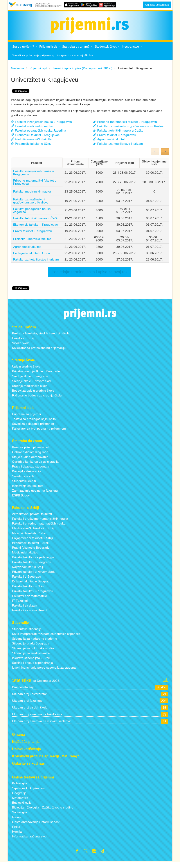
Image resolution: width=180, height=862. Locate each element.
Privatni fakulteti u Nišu (28, 586)
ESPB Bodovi (21, 495)
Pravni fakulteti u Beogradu (31, 547)
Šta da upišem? (25, 48)
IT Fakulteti (20, 600)
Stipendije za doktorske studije (33, 648)
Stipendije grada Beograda (30, 643)
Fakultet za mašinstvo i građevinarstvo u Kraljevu (31, 201)
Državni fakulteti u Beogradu (31, 581)
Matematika (20, 797)
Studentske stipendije (27, 629)
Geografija (19, 793)
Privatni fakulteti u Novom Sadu (34, 571)
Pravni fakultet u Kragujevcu (32, 231)
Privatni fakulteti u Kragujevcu (32, 591)
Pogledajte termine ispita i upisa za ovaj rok (90, 272)
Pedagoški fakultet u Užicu (31, 253)
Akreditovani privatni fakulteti (32, 513)
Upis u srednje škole (26, 366)
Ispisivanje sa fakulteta (27, 485)
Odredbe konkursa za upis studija (35, 461)
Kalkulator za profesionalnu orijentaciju (39, 347)
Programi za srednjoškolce (74, 55)
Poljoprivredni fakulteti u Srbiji (32, 538)
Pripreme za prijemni (26, 414)
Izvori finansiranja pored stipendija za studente (44, 667)
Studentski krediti (24, 481)
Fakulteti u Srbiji (23, 338)
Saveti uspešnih (23, 476)
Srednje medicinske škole (29, 385)
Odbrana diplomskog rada (30, 452)
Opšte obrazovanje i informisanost (35, 822)
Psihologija (19, 783)
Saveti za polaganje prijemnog (33, 55)
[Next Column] (165, 151)
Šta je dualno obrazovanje (30, 456)
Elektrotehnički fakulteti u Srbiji (33, 528)
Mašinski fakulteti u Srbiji (29, 533)
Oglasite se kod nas (157, 4)
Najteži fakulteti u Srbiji (27, 567)
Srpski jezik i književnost (28, 788)
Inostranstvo (132, 48)
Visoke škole (20, 343)
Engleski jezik (21, 802)
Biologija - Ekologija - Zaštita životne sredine (42, 807)
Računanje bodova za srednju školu (37, 395)
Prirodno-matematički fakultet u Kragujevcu (34, 182)
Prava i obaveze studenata (30, 466)
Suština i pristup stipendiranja (32, 662)
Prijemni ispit (50, 48)
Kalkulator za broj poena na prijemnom (39, 428)
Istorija (16, 817)
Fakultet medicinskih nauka (32, 191)
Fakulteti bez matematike (29, 595)
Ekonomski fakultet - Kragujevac (35, 224)
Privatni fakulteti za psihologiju (33, 557)
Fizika (16, 826)
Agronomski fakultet (27, 246)
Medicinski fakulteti (25, 552)
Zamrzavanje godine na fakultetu (35, 490)
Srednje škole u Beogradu (30, 376)
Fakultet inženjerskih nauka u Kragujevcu (33, 172)
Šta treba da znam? (78, 48)
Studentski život (108, 48)
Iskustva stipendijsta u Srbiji (31, 658)
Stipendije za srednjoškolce (31, 653)
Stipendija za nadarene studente (34, 638)
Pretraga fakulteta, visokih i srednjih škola (41, 333)
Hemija (17, 831)
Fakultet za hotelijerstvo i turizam (36, 259)
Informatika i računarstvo (29, 836)
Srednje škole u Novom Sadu (32, 381)
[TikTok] (105, 851)
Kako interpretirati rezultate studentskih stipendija (46, 633)
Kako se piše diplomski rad (30, 447)
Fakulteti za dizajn (24, 605)
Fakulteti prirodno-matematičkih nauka (38, 523)
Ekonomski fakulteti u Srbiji (30, 542)
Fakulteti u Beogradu (26, 576)
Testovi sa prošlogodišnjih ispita (34, 419)
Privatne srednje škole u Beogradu (36, 371)
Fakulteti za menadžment (29, 610)
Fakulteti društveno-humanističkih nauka (40, 518)
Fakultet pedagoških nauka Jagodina (32, 210)
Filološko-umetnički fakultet (32, 239)
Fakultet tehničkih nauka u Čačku (36, 218)
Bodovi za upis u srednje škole (33, 390)
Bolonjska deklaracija (26, 471)
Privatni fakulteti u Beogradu (31, 562)
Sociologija (19, 812)
